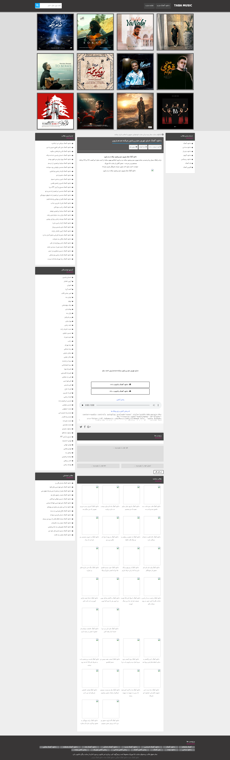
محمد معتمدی (67, 425)
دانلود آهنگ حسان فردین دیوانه (60, 515)
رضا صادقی (67, 349)
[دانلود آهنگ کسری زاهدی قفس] (95, 111)
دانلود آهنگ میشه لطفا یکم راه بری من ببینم (57, 519)
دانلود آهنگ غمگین (49, 747)
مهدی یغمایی (67, 449)
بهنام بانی (68, 309)
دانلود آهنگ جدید (163, 6)
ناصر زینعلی (67, 461)
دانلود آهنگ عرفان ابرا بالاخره (61, 143)
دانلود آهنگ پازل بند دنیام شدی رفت (59, 215)
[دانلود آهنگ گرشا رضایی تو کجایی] (55, 71)
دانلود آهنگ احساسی (151, 747)
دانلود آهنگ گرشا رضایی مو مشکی (60, 255)
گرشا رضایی (67, 397)
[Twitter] (81, 427)
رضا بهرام (68, 345)
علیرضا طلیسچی (66, 373)
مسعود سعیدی (66, 429)
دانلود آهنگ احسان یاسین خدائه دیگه (58, 155)
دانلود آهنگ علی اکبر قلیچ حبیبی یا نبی (58, 147)
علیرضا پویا (67, 369)
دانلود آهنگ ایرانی (97, 757)
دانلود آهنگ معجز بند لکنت (62, 535)
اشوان (69, 285)
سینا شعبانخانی (66, 365)
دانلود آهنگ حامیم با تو (63, 175)
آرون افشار (67, 281)
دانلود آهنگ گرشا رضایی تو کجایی (60, 171)
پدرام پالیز (67, 317)
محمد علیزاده (67, 421)
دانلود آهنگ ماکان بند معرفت (62, 239)
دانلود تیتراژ (187, 151)
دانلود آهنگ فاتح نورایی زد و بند (60, 511)
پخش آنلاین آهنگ (140, 750)
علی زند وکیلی (66, 377)
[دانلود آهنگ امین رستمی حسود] (135, 111)
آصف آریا (68, 289)
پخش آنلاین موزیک (100, 750)
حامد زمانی (68, 325)
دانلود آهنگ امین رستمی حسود (61, 179)
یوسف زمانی (67, 465)
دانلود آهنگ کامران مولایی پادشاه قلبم (59, 199)
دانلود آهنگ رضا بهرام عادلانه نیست (59, 259)
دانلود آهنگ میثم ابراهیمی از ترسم (59, 163)
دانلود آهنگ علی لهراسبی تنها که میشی (58, 503)
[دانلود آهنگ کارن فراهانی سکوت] (95, 32)
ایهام (69, 301)
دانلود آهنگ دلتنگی (110, 747)
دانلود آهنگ (187, 143)
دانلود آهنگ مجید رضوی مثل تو (61, 495)
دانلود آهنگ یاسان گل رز (63, 483)
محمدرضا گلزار (66, 417)
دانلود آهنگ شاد (90, 747)
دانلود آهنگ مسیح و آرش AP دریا (60, 187)
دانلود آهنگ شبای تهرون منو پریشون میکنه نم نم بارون (137, 141)
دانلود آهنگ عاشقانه (70, 747)
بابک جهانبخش (66, 305)
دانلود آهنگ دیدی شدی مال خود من (59, 531)
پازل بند (68, 313)
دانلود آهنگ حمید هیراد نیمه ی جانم (59, 247)
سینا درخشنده (66, 361)
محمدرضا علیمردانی (65, 413)
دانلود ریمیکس (186, 159)
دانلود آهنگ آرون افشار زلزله (61, 231)
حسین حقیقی (67, 333)
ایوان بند (68, 297)
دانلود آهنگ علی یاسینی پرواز (61, 227)
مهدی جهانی (67, 445)
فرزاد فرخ (68, 389)
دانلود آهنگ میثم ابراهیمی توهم (60, 211)
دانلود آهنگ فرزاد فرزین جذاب (61, 203)
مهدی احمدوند (66, 441)
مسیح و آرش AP (65, 437)
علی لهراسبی (67, 381)
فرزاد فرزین (67, 393)
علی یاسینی (67, 385)
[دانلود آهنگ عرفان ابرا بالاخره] (175, 32)
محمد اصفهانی (66, 409)
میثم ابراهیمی (66, 457)
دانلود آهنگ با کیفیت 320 (119, 391)
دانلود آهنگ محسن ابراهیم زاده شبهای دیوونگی (55, 195)
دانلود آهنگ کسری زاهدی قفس (61, 183)
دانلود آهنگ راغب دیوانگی (62, 207)
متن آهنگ (156, 750)
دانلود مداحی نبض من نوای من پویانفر (59, 507)
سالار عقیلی (67, 357)
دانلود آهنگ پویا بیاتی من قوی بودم (59, 159)
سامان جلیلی (67, 353)
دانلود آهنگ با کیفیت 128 (119, 385)
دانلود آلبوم (187, 155)
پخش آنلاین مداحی (120, 750)
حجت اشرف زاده (66, 329)
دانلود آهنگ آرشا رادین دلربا (62, 223)
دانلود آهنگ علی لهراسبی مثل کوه (60, 487)
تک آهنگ (188, 163)
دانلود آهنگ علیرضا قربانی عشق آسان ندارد (57, 235)
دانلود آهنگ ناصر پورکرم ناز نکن (60, 243)
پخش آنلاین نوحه (80, 750)
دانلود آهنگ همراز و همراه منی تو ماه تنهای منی (56, 491)
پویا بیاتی (68, 321)
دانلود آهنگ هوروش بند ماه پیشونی (59, 527)
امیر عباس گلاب (66, 293)
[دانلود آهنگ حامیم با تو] (175, 111)
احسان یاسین (67, 277)
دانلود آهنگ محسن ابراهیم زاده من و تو (58, 191)
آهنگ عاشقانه (187, 747)
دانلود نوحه (171, 750)
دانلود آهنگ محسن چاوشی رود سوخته (58, 167)
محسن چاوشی (66, 405)
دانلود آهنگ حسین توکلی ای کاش (60, 499)
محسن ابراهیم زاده (65, 401)
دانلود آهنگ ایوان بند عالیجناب (61, 523)
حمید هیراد (67, 337)
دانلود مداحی (187, 147)
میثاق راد (68, 453)
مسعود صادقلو (66, 433)
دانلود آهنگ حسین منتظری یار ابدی (59, 251)
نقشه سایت (149, 6)
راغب (69, 341)
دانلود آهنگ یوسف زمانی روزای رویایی (58, 219)
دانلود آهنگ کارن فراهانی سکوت (60, 151)
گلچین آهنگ (187, 167)
